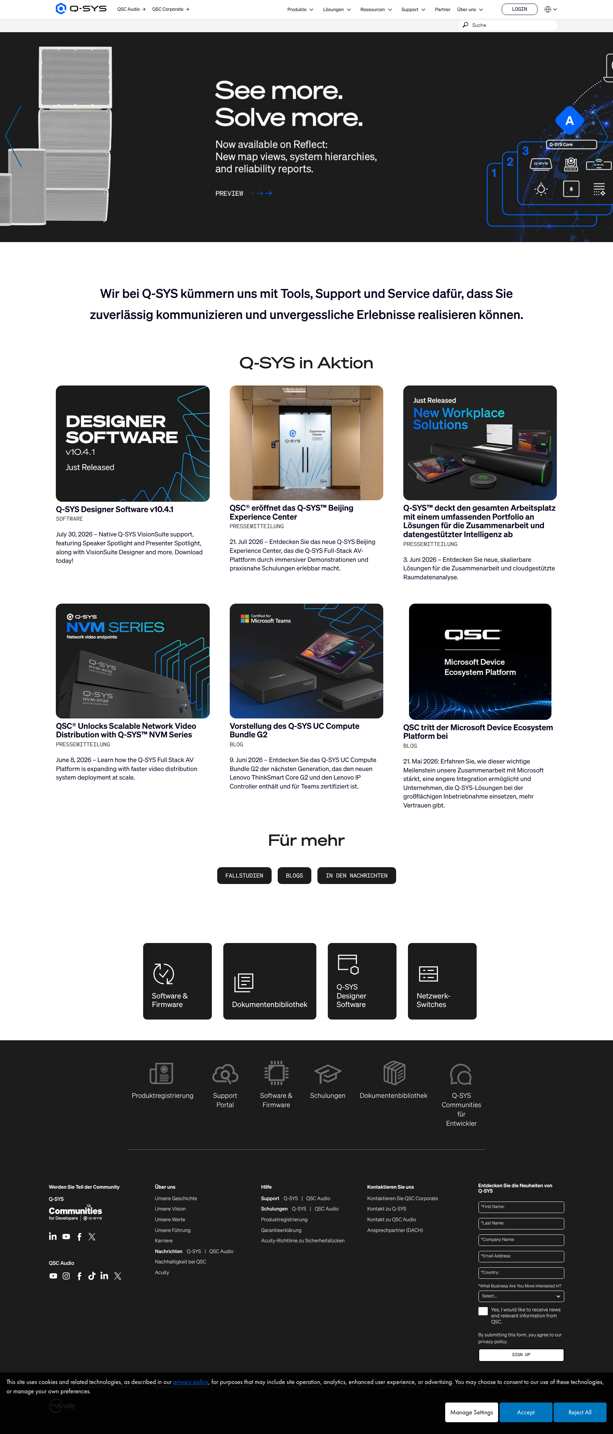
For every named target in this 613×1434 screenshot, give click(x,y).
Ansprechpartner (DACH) (395, 1230)
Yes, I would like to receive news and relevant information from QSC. (526, 1316)
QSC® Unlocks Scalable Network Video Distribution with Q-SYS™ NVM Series (126, 730)
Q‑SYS (56, 1199)
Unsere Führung (173, 1230)
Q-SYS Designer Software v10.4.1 (114, 509)
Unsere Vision (170, 1209)
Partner (443, 9)
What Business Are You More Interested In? (519, 1286)
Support (410, 9)
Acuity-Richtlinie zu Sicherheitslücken (303, 1240)
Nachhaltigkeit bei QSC (180, 1262)
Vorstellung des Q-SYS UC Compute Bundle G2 (295, 730)
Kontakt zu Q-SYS (386, 1208)
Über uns (466, 9)
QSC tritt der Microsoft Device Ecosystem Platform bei (478, 732)
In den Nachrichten (357, 875)
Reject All (580, 1412)
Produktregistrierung (284, 1219)
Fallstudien (244, 875)
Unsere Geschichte (176, 1198)
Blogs (294, 875)
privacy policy (492, 1342)
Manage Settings (471, 1412)
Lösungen (333, 9)
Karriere (163, 1240)
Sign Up (521, 1354)
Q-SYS (291, 1198)
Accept (526, 1412)
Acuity (162, 1272)
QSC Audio (61, 1265)
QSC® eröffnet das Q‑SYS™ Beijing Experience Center (292, 512)
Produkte (296, 9)
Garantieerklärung (281, 1230)
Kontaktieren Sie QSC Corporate (402, 1198)
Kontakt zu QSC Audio (391, 1219)
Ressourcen (372, 9)
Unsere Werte (170, 1219)
